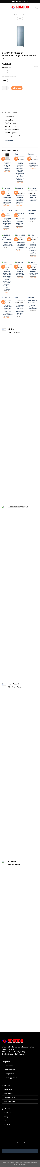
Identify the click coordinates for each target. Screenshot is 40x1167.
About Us (7, 1121)
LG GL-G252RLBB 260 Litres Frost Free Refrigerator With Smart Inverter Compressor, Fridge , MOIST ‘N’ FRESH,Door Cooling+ (20, 170)
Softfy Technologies (20, 1164)
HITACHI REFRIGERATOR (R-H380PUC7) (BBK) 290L (33, 272)
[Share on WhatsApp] (3, 95)
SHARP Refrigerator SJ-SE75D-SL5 (33, 307)
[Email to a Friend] (13, 95)
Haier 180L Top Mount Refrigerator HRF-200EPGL (20, 272)
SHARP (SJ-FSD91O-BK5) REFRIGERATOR (8, 244)
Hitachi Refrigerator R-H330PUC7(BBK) (33, 163)
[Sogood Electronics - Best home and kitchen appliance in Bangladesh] (20, 7)
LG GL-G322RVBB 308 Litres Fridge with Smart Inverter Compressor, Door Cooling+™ (33, 248)
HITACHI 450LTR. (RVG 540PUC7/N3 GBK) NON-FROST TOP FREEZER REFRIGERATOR (8, 310)
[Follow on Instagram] (19, 1139)
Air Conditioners (10, 1070)
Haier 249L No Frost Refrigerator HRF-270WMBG (7, 165)
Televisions (9, 1066)
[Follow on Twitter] (21, 1139)
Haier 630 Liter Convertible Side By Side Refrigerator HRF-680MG (20, 199)
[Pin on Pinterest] (16, 95)
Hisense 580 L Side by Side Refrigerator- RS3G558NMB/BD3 (21, 245)
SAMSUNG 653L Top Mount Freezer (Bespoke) (33, 198)
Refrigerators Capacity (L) (9, 76)
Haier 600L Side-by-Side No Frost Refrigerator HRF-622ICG (7, 199)
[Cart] (36, 7)
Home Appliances (11, 1078)
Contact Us (10, 140)
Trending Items (9, 1097)
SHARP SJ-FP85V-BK (33, 219)
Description (6, 108)
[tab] (20, 108)
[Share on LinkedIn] (19, 95)
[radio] (5, 71)
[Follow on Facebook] (16, 1139)
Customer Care (9, 1101)
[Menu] (3, 7)
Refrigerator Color (7, 67)
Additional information (9, 112)
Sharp (24, 14)
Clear (36, 66)
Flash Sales (8, 1089)
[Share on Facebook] (6, 95)
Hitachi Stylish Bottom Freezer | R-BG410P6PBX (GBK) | (20, 221)
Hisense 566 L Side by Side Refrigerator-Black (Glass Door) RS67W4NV (7, 222)
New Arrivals (8, 1093)
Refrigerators (17, 14)
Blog (6, 1117)
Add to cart (17, 88)
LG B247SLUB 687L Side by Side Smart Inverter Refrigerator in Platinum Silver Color (20, 310)
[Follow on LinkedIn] (23, 1139)
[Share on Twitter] (9, 95)
